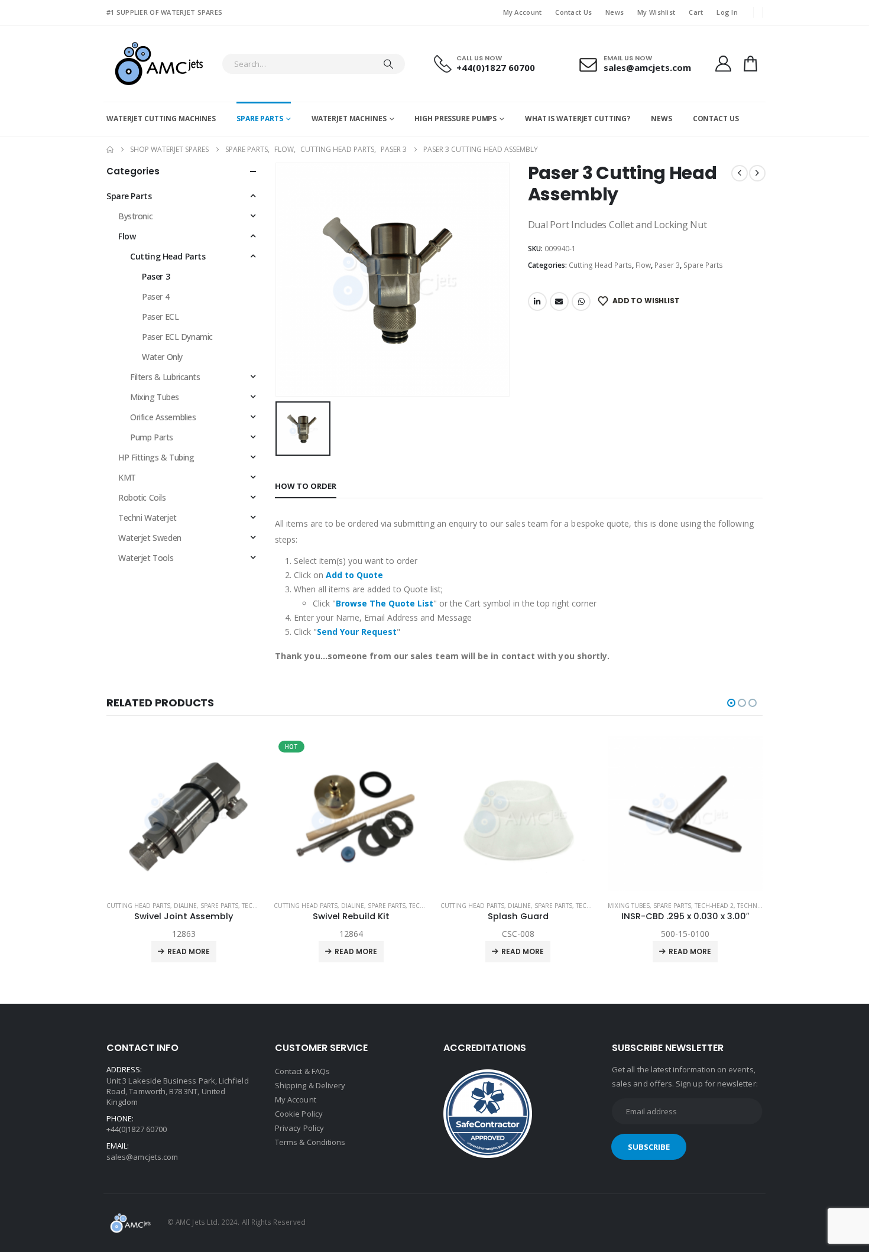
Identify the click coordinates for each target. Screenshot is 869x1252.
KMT (127, 477)
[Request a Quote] (750, 64)
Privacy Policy (299, 1128)
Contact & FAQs (302, 1071)
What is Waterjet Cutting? (577, 118)
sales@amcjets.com (142, 1157)
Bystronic (135, 216)
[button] (731, 703)
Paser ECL (160, 316)
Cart (696, 12)
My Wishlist (656, 12)
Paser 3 (667, 265)
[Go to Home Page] (110, 149)
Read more (189, 951)
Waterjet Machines (349, 118)
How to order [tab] (305, 486)
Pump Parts (151, 437)
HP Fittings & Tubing (156, 457)
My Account (522, 12)
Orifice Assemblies (163, 417)
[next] (757, 173)
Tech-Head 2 (261, 905)
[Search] (388, 64)
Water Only (162, 356)
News (614, 12)
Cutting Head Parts (600, 265)
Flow (643, 265)
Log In (727, 12)
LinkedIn (537, 301)
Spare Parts (259, 118)
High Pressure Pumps (455, 118)
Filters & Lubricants (165, 376)
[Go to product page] (351, 813)
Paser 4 (155, 296)
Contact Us (573, 12)
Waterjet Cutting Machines (161, 118)
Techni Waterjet (147, 517)
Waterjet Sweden (149, 537)
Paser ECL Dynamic (177, 336)
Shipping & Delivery (310, 1085)
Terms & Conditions (310, 1142)
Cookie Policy (299, 1113)
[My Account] (723, 64)
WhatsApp (581, 301)
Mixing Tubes (154, 397)
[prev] (739, 173)
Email (559, 301)
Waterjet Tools (145, 557)
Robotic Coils (142, 497)
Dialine (185, 905)
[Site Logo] (158, 63)
